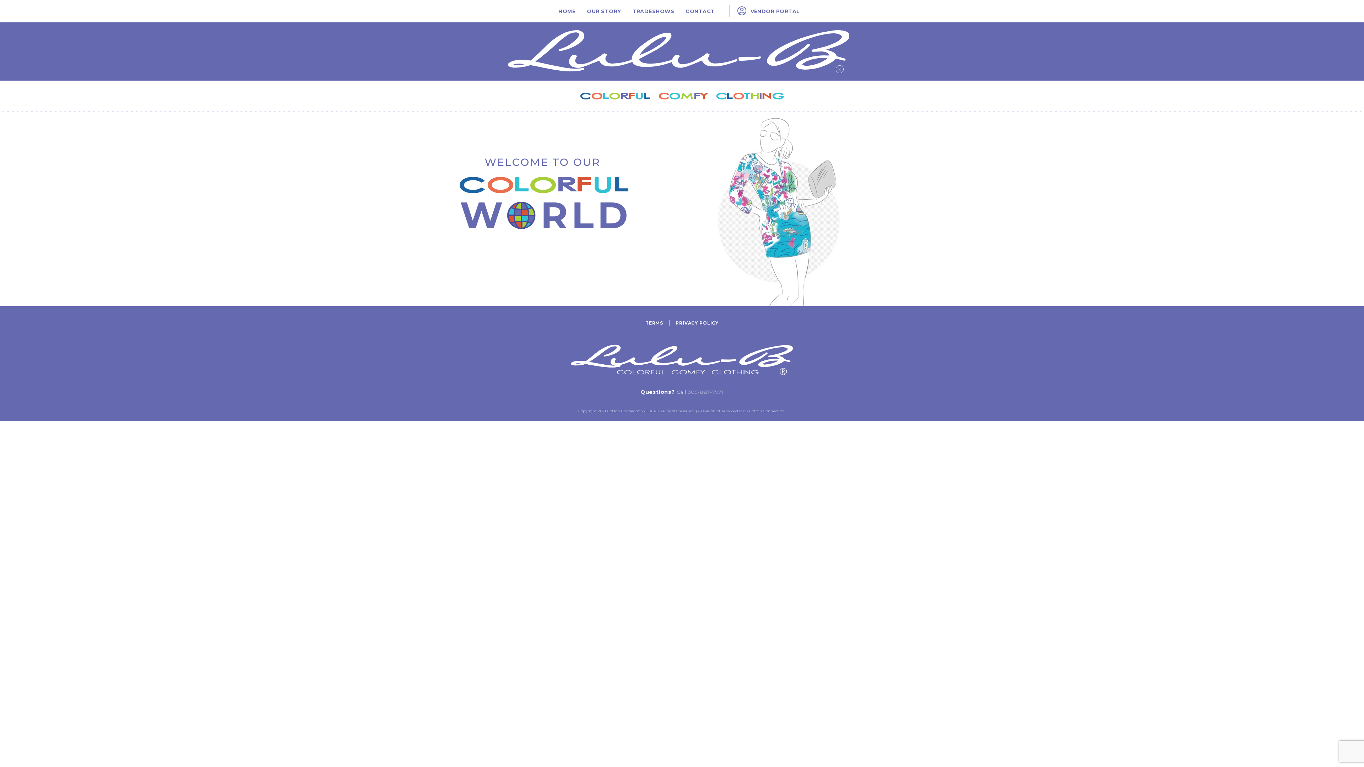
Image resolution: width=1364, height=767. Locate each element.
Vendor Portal (775, 11)
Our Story (604, 11)
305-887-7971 (706, 392)
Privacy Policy (697, 323)
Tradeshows (654, 11)
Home (566, 11)
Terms (654, 323)
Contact (700, 11)
